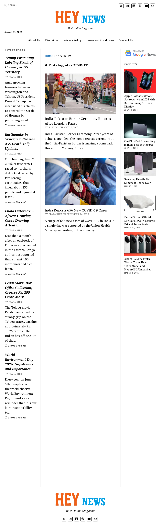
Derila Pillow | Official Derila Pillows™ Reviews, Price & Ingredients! (139, 220)
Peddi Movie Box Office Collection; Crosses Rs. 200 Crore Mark (18, 289)
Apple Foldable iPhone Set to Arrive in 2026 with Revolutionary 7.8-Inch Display (139, 101)
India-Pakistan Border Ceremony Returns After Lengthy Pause (78, 121)
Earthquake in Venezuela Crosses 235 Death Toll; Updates (20, 141)
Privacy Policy (72, 40)
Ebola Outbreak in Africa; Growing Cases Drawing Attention (20, 218)
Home (49, 55)
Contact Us (126, 40)
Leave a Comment (17, 125)
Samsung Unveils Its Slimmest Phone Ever (137, 181)
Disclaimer (52, 40)
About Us (34, 40)
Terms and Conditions (100, 40)
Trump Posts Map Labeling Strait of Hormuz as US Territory (19, 64)
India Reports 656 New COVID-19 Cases (76, 210)
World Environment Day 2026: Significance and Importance (19, 361)
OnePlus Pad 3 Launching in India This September (139, 142)
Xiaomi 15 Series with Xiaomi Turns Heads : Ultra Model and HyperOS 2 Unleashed (137, 264)
